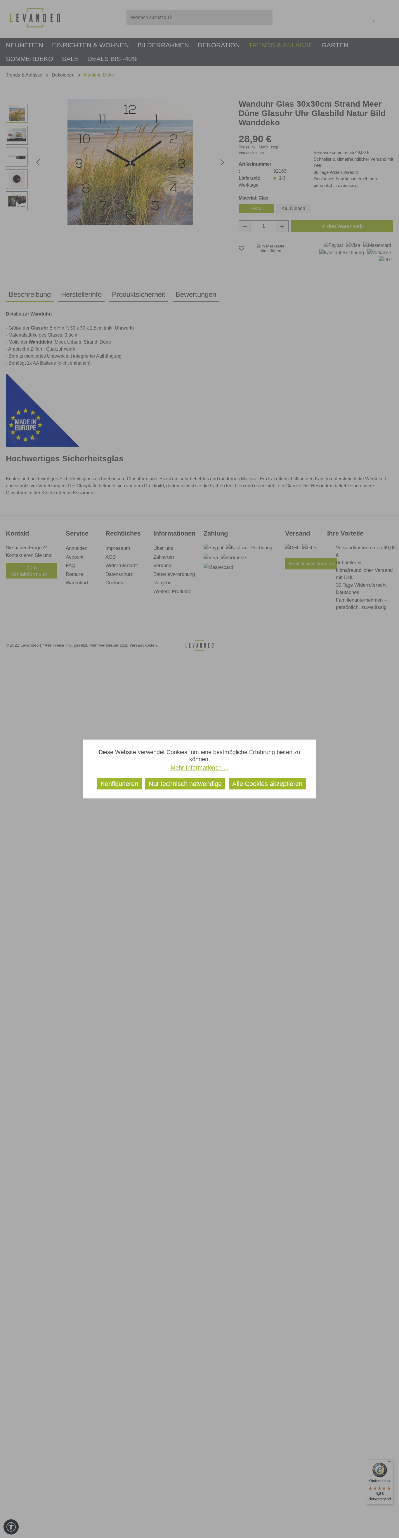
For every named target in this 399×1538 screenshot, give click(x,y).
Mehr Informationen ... (200, 767)
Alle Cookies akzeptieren (267, 783)
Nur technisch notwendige (185, 783)
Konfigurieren (119, 783)
